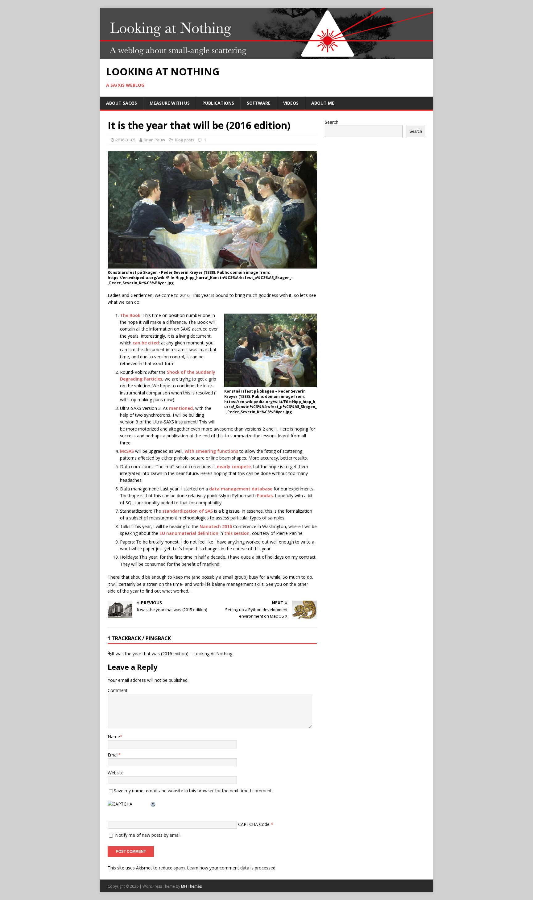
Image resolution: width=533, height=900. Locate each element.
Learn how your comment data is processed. (231, 868)
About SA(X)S (121, 103)
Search (331, 122)
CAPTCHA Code (254, 824)
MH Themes (191, 886)
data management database (240, 489)
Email (113, 755)
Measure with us (170, 103)
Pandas (265, 495)
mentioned (181, 408)
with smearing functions (211, 451)
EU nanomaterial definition (188, 533)
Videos (291, 103)
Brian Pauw (154, 140)
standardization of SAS (187, 511)
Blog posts (184, 140)
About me (322, 103)
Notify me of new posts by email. (148, 835)
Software (259, 103)
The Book (130, 315)
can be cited (146, 343)
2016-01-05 (125, 140)
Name (114, 737)
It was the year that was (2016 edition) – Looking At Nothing (172, 653)
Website (116, 773)
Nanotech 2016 (216, 526)
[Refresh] (153, 804)
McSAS (127, 451)
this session (237, 533)
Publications (218, 103)
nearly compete (234, 466)
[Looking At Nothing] (266, 55)
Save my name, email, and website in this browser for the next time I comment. (193, 791)
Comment (118, 690)
